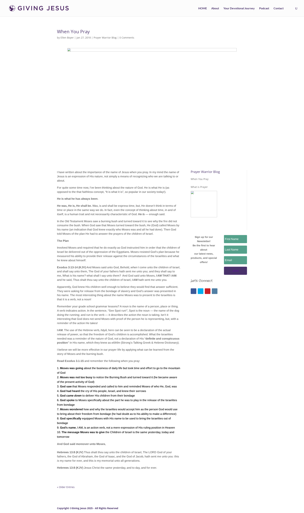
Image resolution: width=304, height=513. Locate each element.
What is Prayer (199, 187)
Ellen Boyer (67, 37)
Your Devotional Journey (239, 8)
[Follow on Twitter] (200, 291)
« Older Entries (66, 487)
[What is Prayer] (204, 204)
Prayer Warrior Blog (105, 37)
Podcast (264, 8)
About (215, 8)
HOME (202, 8)
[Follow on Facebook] (193, 291)
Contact (279, 8)
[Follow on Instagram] (214, 291)
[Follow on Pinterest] (207, 291)
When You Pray (73, 31)
